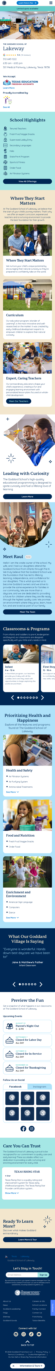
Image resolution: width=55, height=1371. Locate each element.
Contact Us (37, 1313)
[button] (27, 1026)
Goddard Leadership (12, 1309)
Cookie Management (36, 1354)
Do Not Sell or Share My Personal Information (27, 1357)
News (5, 1305)
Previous (4, 25)
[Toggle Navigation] (51, 3)
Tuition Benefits (38, 1320)
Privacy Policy (42, 1352)
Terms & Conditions (16, 1354)
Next (51, 25)
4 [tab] (27, 698)
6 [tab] (34, 698)
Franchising (37, 1317)
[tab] (15, 1086)
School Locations (39, 1305)
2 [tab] (21, 698)
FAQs (5, 1313)
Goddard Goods (10, 1320)
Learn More (9, 88)
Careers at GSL (38, 1301)
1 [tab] (18, 698)
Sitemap (6, 1317)
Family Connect (39, 1309)
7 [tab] (37, 698)
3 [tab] (24, 698)
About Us (7, 1301)
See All (6, 107)
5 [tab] (31, 698)
